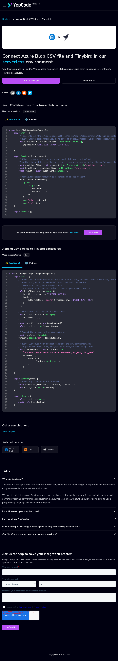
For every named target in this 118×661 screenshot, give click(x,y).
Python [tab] (33, 119)
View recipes (8, 431)
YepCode (73, 232)
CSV (30, 449)
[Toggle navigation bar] (4, 5)
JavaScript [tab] (14, 119)
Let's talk (92, 232)
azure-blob (29, 111)
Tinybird (51, 449)
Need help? (88, 80)
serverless (13, 62)
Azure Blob (11, 449)
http (26, 255)
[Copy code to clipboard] (112, 129)
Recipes (6, 19)
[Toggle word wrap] (106, 129)
